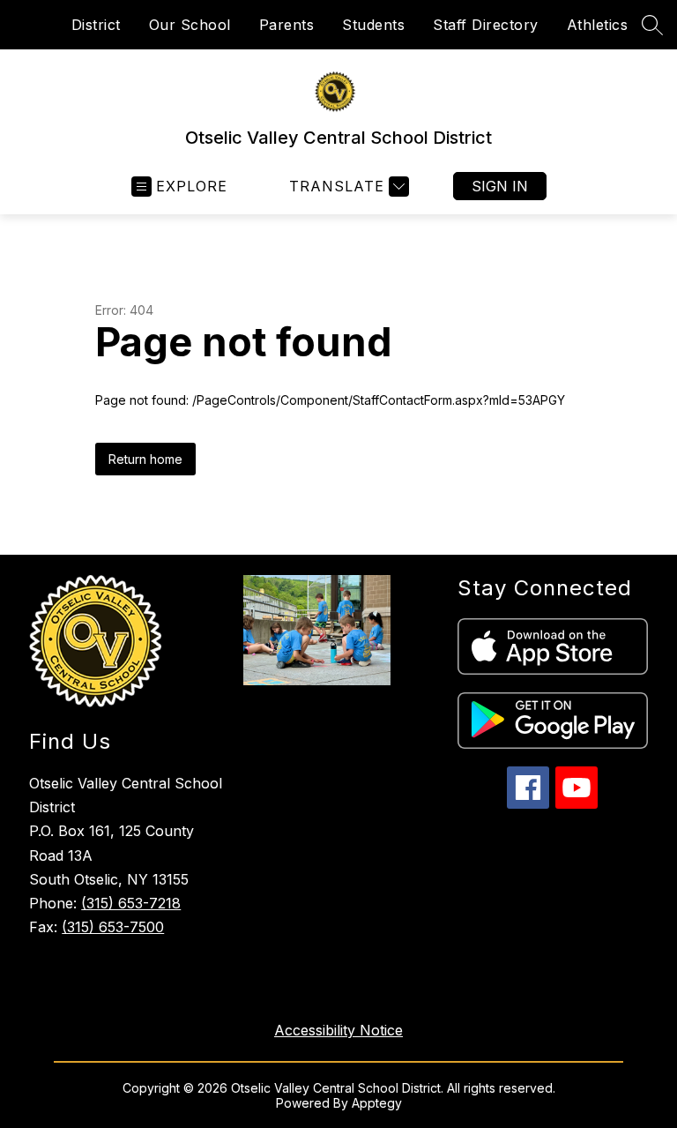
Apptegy (377, 1102)
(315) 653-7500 (113, 927)
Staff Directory (486, 25)
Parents (287, 25)
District (96, 25)
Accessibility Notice (338, 1030)
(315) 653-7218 (131, 903)
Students (373, 25)
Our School (190, 25)
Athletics (598, 25)
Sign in (500, 186)
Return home (145, 459)
